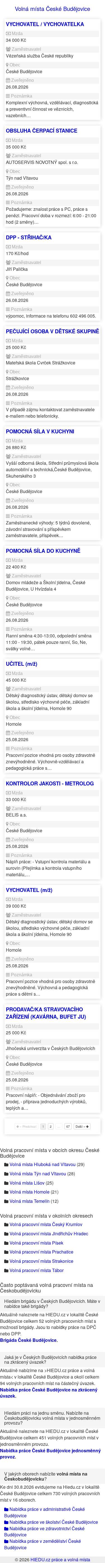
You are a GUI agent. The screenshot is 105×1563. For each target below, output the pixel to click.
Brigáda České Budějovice (28, 1340)
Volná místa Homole (30, 1192)
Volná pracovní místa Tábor (37, 1270)
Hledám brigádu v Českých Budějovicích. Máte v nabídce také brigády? (52, 1303)
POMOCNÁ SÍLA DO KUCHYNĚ (43, 550)
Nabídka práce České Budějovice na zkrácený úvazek (48, 1392)
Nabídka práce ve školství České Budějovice (53, 1522)
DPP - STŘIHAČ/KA (29, 237)
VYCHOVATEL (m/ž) (29, 890)
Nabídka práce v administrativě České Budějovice (44, 1512)
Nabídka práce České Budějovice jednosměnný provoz (50, 1453)
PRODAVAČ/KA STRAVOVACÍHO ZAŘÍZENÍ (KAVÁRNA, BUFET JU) (46, 1012)
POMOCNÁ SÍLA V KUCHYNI (40, 431)
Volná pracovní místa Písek (36, 1243)
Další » (81, 1126)
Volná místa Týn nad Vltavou (38, 1173)
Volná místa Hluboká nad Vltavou (43, 1164)
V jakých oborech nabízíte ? (45, 1476)
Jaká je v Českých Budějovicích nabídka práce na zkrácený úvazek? (50, 1359)
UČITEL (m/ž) (21, 663)
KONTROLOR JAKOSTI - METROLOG (50, 783)
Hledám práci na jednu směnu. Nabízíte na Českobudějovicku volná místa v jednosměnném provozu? (52, 1418)
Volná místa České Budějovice (52, 8)
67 (68, 1126)
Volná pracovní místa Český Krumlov (46, 1224)
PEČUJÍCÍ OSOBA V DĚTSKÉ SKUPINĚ (52, 331)
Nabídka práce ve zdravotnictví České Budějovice (44, 1531)
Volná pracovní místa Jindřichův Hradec (49, 1233)
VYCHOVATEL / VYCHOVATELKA (45, 24)
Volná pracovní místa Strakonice (41, 1261)
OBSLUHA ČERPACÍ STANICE (41, 130)
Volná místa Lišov (27, 1183)
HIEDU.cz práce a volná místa (60, 1559)
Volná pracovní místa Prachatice (41, 1251)
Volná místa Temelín (30, 1201)
